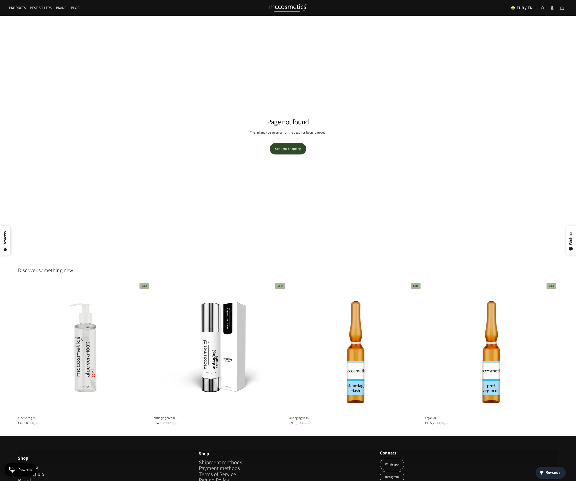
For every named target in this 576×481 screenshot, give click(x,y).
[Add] (280, 407)
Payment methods (219, 468)
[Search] (543, 8)
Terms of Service (217, 474)
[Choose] (144, 407)
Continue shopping (288, 149)
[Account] (552, 8)
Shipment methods (220, 462)
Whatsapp (392, 464)
